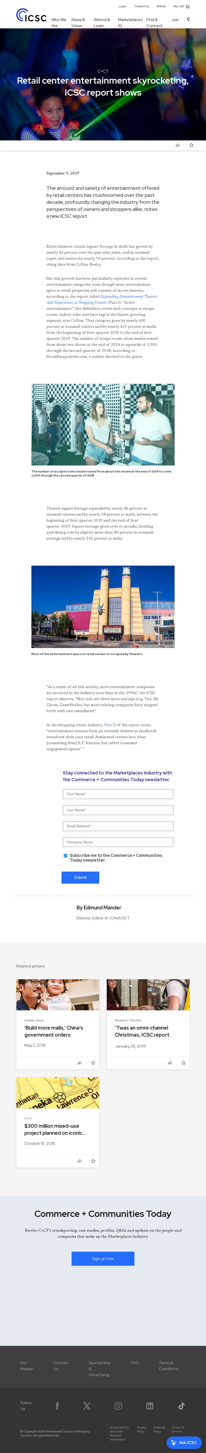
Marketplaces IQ (130, 22)
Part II (110, 725)
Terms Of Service (178, 1429)
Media (161, 6)
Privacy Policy (141, 1429)
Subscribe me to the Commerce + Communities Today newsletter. (116, 858)
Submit (80, 877)
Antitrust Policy (159, 1429)
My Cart (179, 6)
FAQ (135, 1362)
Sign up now (103, 1258)
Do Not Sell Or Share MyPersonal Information (119, 1433)
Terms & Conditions (169, 1365)
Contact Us (141, 6)
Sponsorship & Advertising (100, 1368)
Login (122, 6)
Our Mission (26, 1365)
